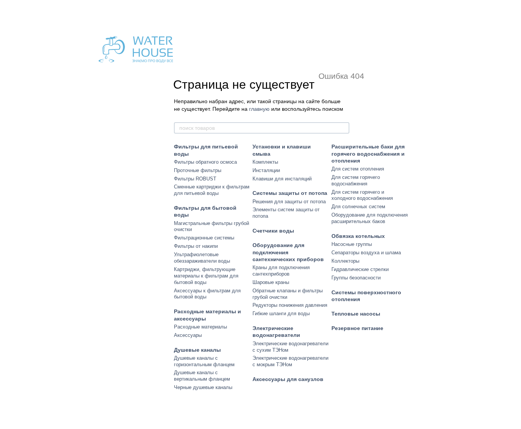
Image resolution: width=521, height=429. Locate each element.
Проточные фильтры (197, 170)
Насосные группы (351, 244)
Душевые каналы (197, 350)
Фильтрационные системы (204, 238)
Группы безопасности (356, 278)
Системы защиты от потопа (289, 193)
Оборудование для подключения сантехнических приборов (288, 252)
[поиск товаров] (343, 128)
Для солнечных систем (358, 206)
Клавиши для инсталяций (282, 179)
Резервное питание (357, 328)
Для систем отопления (357, 169)
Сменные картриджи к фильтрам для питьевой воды (211, 190)
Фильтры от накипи (196, 246)
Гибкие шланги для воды (281, 313)
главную (259, 109)
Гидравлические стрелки (360, 269)
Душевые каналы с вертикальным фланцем (202, 376)
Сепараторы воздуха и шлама (366, 252)
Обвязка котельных (358, 236)
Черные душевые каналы (203, 387)
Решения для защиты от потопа (289, 201)
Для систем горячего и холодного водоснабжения (362, 195)
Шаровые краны (270, 282)
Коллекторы (345, 261)
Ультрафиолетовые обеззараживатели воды (202, 258)
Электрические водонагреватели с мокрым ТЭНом (290, 361)
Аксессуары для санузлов (287, 379)
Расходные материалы (200, 327)
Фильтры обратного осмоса (205, 162)
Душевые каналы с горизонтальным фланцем (204, 361)
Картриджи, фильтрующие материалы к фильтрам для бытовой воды (206, 275)
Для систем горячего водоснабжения (355, 180)
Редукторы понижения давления (289, 305)
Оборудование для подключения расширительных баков (369, 218)
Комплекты (265, 162)
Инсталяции (266, 170)
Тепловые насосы (355, 314)
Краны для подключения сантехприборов (281, 271)
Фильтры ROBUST (195, 179)
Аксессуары (188, 335)
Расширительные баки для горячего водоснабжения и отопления (368, 153)
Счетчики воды (273, 231)
